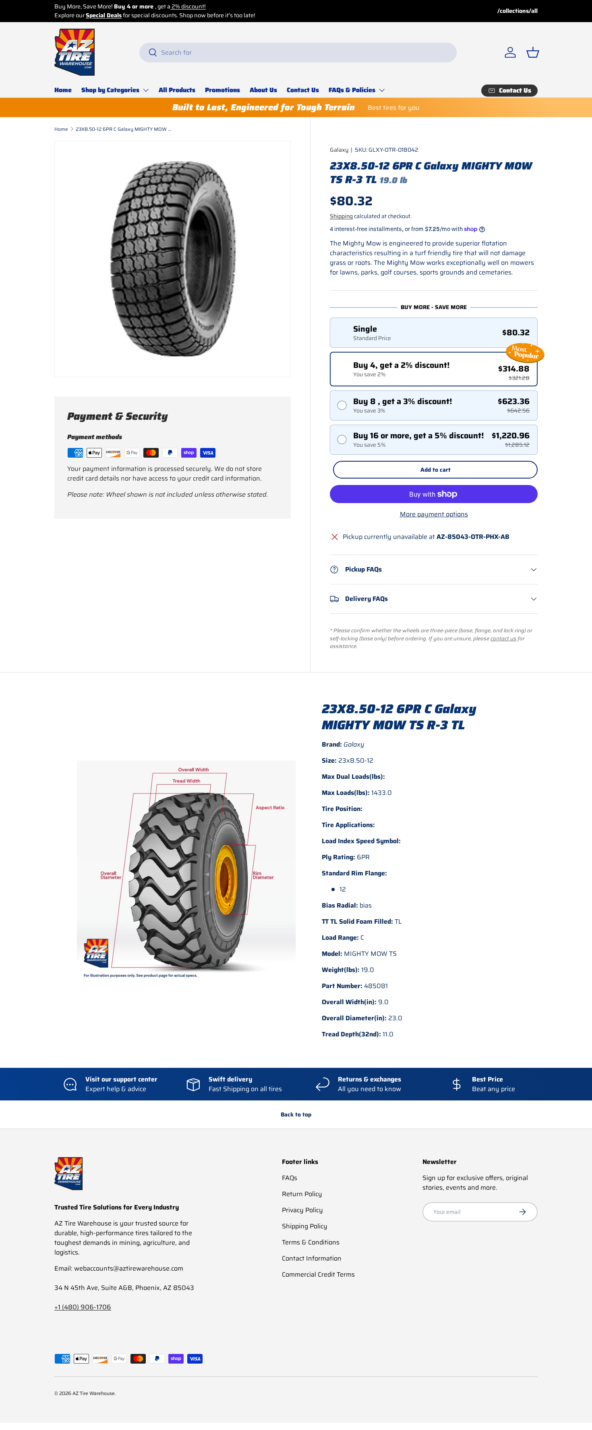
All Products (177, 90)
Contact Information (312, 1258)
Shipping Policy (304, 1226)
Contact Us (303, 90)
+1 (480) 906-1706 (82, 1307)
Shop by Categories (110, 90)
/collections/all (517, 11)
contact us (503, 638)
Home (63, 90)
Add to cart (435, 469)
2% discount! (188, 6)
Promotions (222, 90)
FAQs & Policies (352, 90)
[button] (533, 52)
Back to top (296, 1114)
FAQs (289, 1178)
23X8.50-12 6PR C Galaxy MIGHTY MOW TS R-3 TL (124, 129)
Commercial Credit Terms (318, 1274)
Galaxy (339, 149)
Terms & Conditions (310, 1242)
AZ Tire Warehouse (93, 1393)
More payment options (434, 514)
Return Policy (302, 1194)
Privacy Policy (302, 1210)
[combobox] (298, 52)
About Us (263, 90)
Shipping (341, 216)
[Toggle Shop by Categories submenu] (146, 90)
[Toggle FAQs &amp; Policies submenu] (382, 90)
